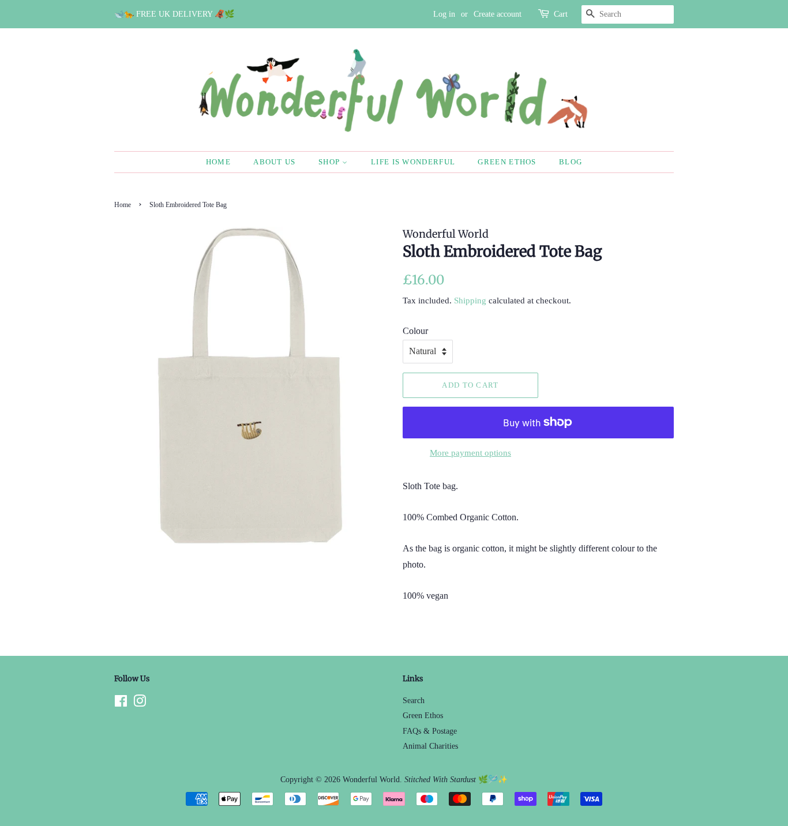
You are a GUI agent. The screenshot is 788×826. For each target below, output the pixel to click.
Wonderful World (371, 779)
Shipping (470, 300)
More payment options (470, 452)
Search (414, 700)
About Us (274, 161)
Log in (444, 14)
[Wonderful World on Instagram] (139, 703)
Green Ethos (507, 161)
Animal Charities (430, 746)
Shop (330, 161)
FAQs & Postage (430, 731)
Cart (561, 14)
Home (218, 161)
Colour (415, 331)
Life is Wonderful (413, 161)
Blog (570, 161)
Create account (497, 14)
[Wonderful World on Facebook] (120, 703)
